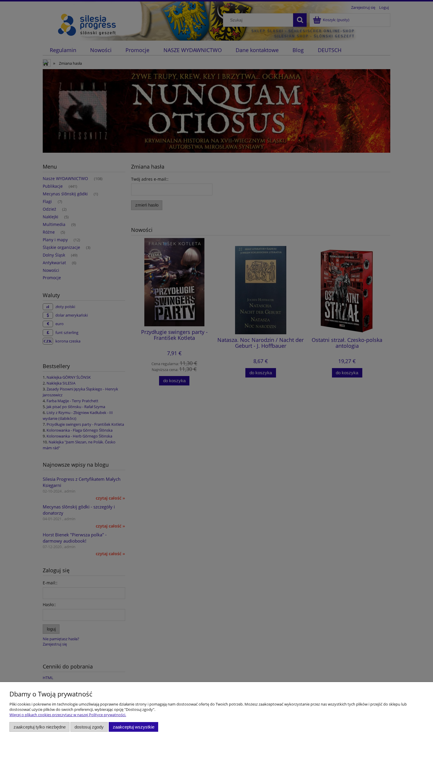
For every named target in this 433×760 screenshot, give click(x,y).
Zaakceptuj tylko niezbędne (40, 726)
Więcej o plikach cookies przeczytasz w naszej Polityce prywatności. (67, 714)
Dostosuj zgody (89, 726)
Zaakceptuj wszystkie (133, 726)
